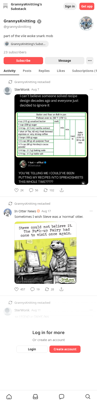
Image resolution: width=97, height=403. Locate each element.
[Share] (61, 190)
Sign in (70, 6)
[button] (9, 396)
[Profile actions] (89, 60)
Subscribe (23, 61)
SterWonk (22, 89)
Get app (86, 6)
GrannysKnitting (25, 82)
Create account (65, 349)
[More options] (91, 89)
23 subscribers (15, 52)
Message (64, 61)
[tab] (9, 70)
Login (32, 349)
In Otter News (25, 211)
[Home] (5, 6)
